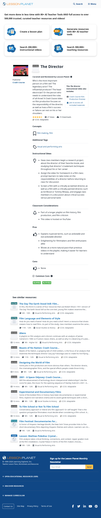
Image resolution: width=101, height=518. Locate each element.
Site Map (20, 506)
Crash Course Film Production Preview (77, 97)
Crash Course (19, 82)
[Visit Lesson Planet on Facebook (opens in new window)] (72, 506)
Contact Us (8, 506)
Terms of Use (46, 506)
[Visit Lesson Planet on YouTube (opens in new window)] (90, 506)
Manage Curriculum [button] (15, 495)
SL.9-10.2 (37, 282)
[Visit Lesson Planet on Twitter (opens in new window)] (78, 506)
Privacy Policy (32, 506)
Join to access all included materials (77, 103)
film (51, 133)
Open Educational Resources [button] (21, 476)
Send (89, 467)
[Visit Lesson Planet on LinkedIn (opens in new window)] (84, 506)
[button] (92, 4)
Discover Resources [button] (14, 486)
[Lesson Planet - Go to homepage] (19, 4)
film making (42, 133)
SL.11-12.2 (46, 282)
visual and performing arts (49, 146)
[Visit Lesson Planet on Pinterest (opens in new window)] (96, 506)
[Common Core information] (52, 276)
